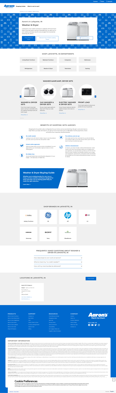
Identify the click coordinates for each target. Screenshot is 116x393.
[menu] (58, 5)
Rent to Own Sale (12, 326)
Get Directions (24, 299)
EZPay (29, 329)
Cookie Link (11, 391)
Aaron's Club (31, 326)
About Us (72, 318)
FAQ (29, 320)
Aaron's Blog (73, 322)
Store (102, 1)
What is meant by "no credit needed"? (47, 262)
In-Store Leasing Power (33, 324)
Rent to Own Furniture (13, 316)
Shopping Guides (21, 6)
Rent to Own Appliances (13, 320)
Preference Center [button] (37, 386)
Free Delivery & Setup (54, 316)
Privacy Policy (52, 322)
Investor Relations (74, 320)
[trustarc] (112, 391)
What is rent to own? (33, 6)
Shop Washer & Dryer (29, 38)
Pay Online (30, 318)
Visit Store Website (25, 297)
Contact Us (31, 316)
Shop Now (23, 114)
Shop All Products (12, 329)
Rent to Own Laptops (13, 324)
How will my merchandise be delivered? (47, 266)
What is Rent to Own (33, 322)
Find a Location (85, 38)
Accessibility (52, 326)
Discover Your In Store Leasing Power (47, 38)
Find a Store (91, 278)
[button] (113, 379)
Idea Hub (51, 320)
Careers (95, 1)
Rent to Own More (12, 322)
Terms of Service (53, 324)
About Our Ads (73, 324)
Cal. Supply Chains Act (54, 329)
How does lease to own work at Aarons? (47, 258)
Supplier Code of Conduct (55, 331)
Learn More (26, 184)
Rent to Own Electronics (13, 318)
